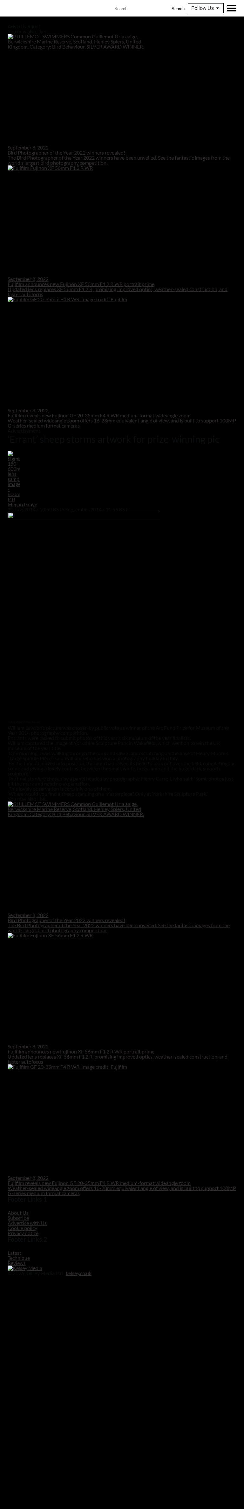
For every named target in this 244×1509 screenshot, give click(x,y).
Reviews (17, 1263)
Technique (19, 1258)
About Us (18, 1213)
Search (178, 8)
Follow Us (202, 8)
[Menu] (231, 8)
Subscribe (18, 1218)
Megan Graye (22, 504)
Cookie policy (22, 1228)
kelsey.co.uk (79, 1273)
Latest (14, 1253)
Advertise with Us (27, 1223)
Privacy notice (23, 1233)
